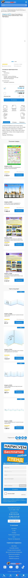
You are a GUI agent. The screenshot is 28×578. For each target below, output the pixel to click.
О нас (14, 530)
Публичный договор (14, 534)
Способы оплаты (14, 548)
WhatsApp (14, 517)
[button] (12, 61)
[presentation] (24, 41)
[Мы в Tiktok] (23, 567)
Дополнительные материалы (14, 552)
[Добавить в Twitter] (22, 437)
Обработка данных (14, 558)
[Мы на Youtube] (11, 567)
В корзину (19, 175)
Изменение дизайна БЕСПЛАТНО (5, 110)
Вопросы (22, 122)
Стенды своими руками (14, 550)
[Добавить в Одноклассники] (25, 437)
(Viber (10, 517)
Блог (14, 537)
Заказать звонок (7, 66)
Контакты (14, 528)
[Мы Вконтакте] (17, 567)
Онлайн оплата (5, 118)
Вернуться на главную (21, 439)
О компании (14, 525)
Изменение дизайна (14, 554)
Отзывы (14, 122)
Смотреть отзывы (18, 64)
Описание (6, 122)
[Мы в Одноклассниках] (5, 567)
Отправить (15, 489)
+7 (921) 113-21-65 (14, 516)
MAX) (18, 517)
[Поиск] (26, 5)
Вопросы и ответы (14, 556)
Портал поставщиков (14, 539)
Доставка (14, 546)
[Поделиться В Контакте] (16, 437)
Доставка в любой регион (23, 110)
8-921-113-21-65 (14, 514)
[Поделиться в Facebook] (19, 437)
